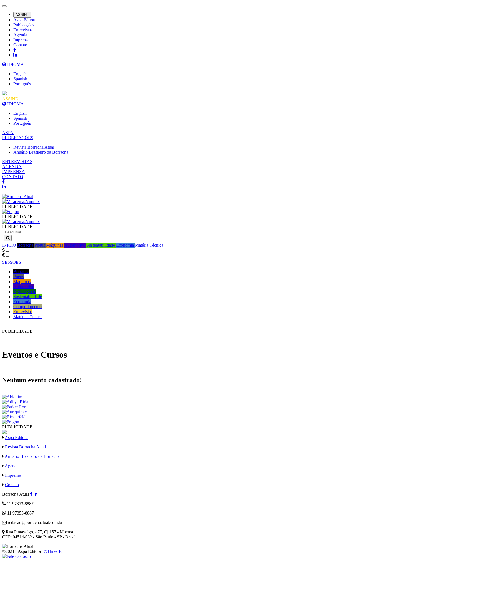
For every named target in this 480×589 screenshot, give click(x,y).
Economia (125, 245)
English (20, 73)
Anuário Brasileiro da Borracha (40, 152)
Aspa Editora (24, 20)
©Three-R (53, 551)
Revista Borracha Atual (33, 147)
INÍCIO (9, 245)
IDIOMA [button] (15, 64)
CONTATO (12, 176)
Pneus (40, 245)
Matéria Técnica (149, 245)
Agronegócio (24, 291)
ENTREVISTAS (17, 161)
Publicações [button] (23, 25)
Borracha (25, 245)
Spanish (20, 78)
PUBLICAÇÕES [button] (17, 137)
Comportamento (27, 306)
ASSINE (22, 15)
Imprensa (21, 40)
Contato (20, 45)
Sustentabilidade (101, 245)
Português (22, 83)
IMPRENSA (13, 171)
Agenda (20, 35)
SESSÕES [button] (11, 262)
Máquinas (55, 245)
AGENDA (12, 166)
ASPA (8, 132)
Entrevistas (22, 30)
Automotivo (75, 245)
